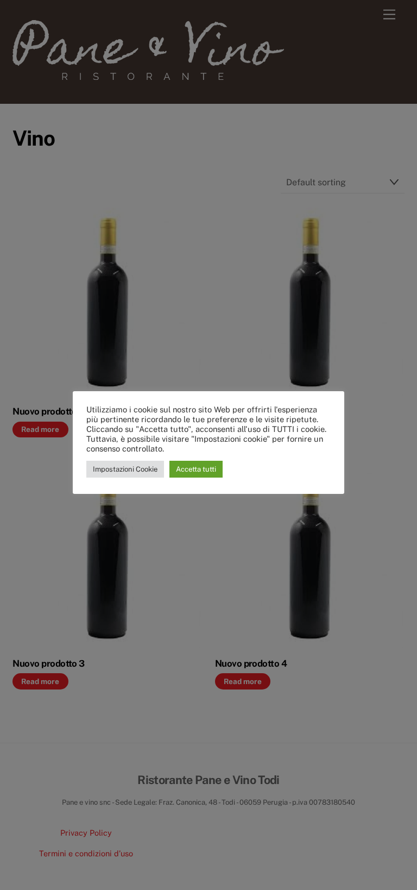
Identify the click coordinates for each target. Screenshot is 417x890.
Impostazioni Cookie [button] (125, 469)
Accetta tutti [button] (196, 469)
